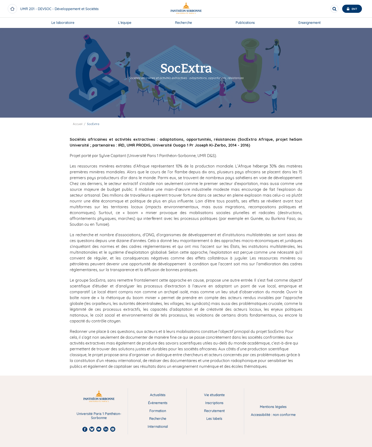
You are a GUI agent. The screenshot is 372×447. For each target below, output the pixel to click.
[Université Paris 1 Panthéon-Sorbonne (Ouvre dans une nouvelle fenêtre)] (186, 9)
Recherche (183, 22)
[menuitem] (62, 22)
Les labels (214, 419)
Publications (245, 22)
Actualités (157, 395)
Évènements (157, 403)
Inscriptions (214, 403)
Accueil (77, 124)
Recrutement (214, 411)
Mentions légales (273, 407)
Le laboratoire (62, 22)
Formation (157, 411)
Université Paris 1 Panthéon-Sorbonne (99, 416)
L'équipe (124, 22)
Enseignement (309, 22)
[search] (334, 9)
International (158, 427)
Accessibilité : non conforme (273, 415)
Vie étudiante (214, 395)
